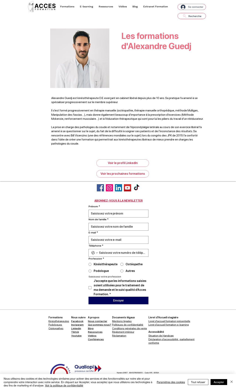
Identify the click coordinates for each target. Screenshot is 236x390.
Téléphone (95, 245)
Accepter (219, 382)
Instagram (77, 324)
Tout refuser (198, 382)
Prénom (94, 206)
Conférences (96, 339)
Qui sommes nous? (99, 324)
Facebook (77, 321)
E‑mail (93, 232)
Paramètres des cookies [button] (171, 382)
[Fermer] (231, 382)
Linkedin (76, 328)
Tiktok (75, 331)
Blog (90, 328)
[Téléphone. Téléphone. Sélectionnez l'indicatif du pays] (94, 253)
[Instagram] (109, 187)
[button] (67, 6)
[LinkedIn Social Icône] (118, 187)
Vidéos (92, 335)
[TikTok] (136, 187)
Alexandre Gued (61, 98)
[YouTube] (127, 187)
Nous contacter (97, 321)
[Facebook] (100, 187)
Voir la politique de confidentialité (64, 385)
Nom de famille (98, 219)
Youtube (76, 335)
